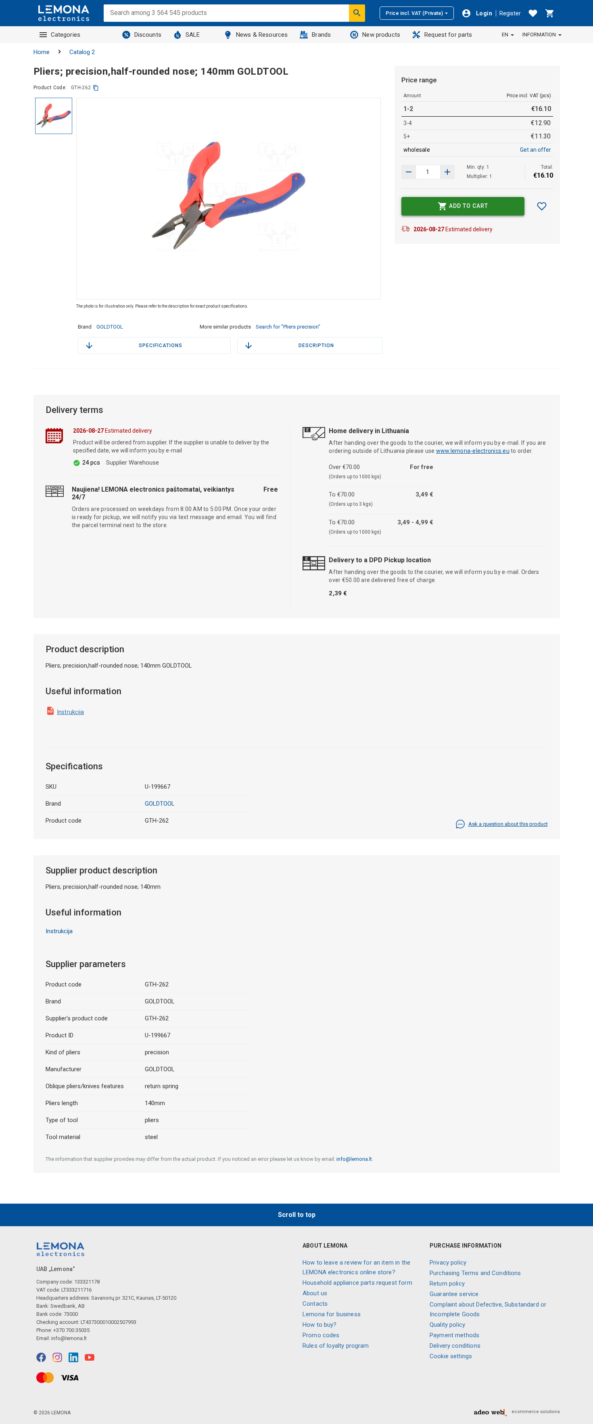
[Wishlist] (533, 13)
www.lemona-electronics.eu (472, 451)
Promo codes (321, 1335)
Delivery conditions (455, 1345)
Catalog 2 (82, 52)
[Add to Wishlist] (541, 206)
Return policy (447, 1283)
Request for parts (448, 34)
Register (510, 13)
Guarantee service (454, 1294)
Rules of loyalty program (336, 1345)
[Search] (357, 12)
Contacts (315, 1303)
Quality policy (447, 1324)
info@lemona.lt (354, 1159)
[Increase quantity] (408, 172)
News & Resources (262, 34)
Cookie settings (451, 1356)
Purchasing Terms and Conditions (475, 1273)
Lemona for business (332, 1314)
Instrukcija (70, 712)
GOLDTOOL (109, 327)
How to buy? (320, 1324)
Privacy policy (448, 1262)
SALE (193, 34)
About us (315, 1293)
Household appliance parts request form (357, 1282)
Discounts (147, 34)
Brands (321, 34)
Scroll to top (296, 1215)
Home (41, 52)
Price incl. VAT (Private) (414, 13)
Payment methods (454, 1335)
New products (381, 34)
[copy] (96, 88)
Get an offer (535, 150)
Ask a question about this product (508, 824)
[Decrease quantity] (447, 172)
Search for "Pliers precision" (288, 327)
